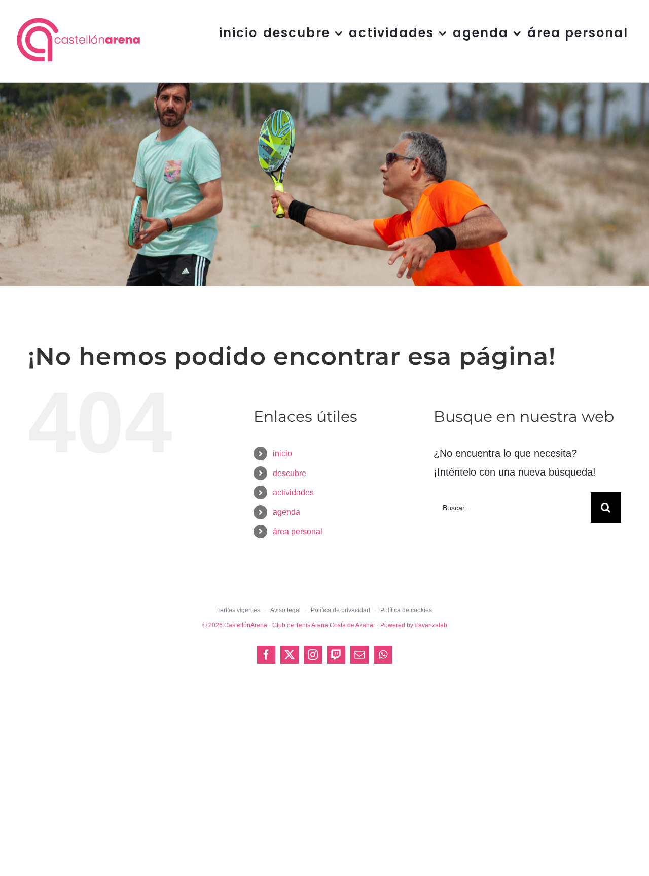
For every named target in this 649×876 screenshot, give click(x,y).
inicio (282, 453)
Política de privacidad (340, 610)
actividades (293, 492)
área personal (297, 531)
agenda (286, 512)
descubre (289, 473)
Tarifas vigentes (238, 610)
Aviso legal (285, 610)
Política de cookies (406, 610)
